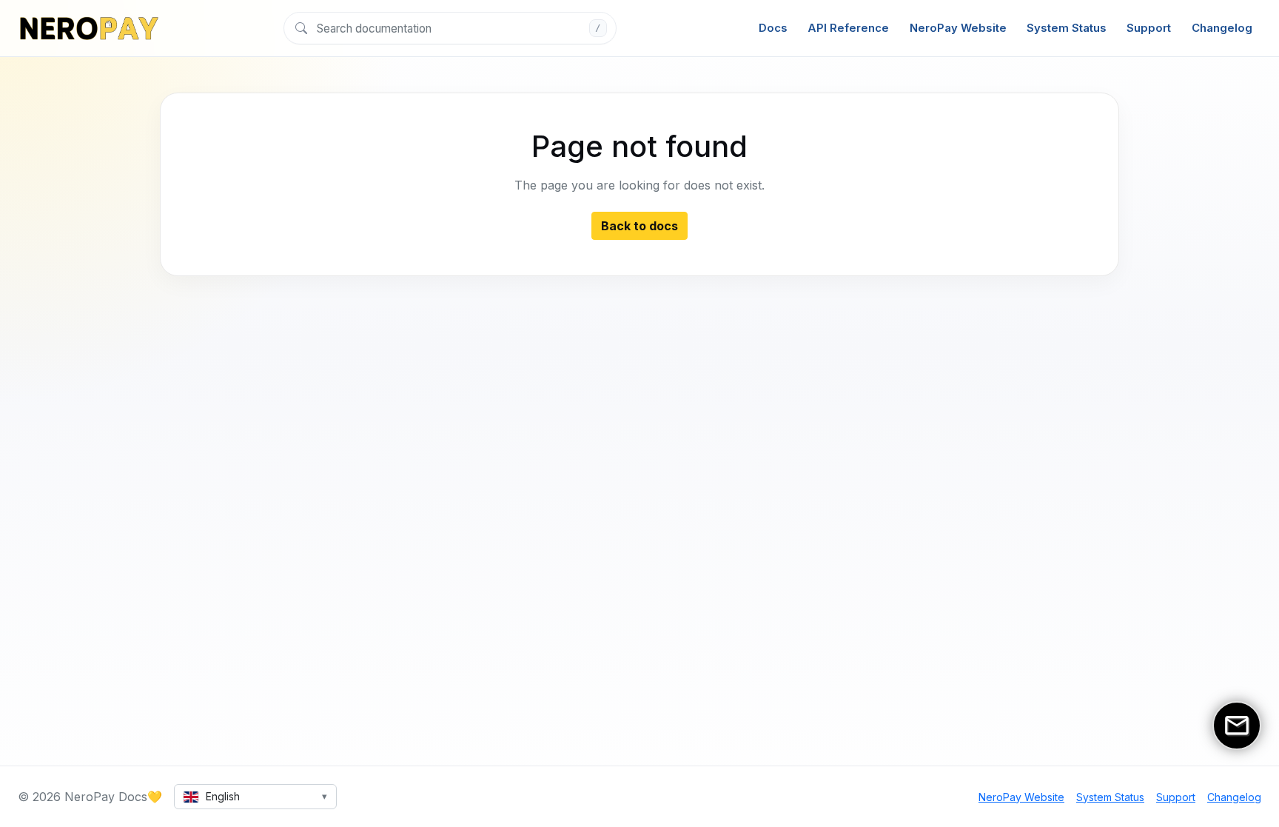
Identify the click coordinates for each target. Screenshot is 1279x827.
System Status (1067, 28)
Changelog (1222, 28)
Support (1149, 28)
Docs (773, 28)
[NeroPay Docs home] (89, 28)
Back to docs (639, 225)
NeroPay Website (958, 28)
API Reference (848, 28)
